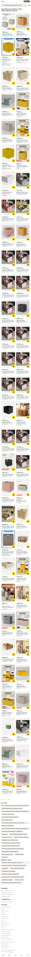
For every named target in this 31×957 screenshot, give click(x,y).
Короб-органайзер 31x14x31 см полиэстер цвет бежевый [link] (8, 579)
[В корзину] (13, 29)
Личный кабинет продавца (7, 890)
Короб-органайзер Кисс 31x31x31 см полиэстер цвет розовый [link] (8, 270)
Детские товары (4, 937)
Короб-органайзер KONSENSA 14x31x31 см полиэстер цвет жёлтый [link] (21, 686)
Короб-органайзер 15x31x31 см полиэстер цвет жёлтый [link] (22, 219)
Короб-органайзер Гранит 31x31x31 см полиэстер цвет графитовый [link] (22, 193)
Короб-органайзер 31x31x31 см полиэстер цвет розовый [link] (22, 270)
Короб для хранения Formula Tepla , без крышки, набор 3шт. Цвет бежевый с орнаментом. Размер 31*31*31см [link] (22, 60)
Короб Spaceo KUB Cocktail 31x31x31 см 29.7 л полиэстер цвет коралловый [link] (8, 219)
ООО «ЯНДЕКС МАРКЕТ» (10, 950)
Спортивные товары (5, 931)
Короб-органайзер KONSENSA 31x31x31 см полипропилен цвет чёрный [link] (22, 321)
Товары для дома (5, 918)
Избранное (15, 955)
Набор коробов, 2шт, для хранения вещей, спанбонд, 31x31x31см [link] (22, 633)
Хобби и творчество (5, 924)
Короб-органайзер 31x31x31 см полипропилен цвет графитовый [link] (22, 739)
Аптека (2, 920)
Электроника (4, 914)
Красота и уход (4, 922)
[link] (15, 805)
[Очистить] (25, 5)
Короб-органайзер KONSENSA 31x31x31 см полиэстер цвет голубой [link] (7, 114)
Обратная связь (4, 943)
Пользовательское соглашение (7, 942)
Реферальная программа (6, 901)
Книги (2, 927)
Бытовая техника (5, 910)
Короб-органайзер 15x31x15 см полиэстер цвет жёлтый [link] (8, 527)
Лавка (9, 955)
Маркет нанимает (5, 945)
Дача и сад (3, 925)
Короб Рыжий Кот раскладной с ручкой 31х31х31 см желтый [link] (6, 59)
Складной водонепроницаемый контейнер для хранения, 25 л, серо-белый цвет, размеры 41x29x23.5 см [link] (22, 500)
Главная (3, 955)
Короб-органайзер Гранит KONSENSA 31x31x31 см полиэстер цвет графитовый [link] (8, 633)
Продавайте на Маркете (6, 892)
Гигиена (3, 912)
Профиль (28, 955)
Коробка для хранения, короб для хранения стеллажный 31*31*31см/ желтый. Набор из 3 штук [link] (21, 579)
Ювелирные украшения (6, 938)
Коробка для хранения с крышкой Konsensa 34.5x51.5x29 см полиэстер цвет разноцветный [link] (8, 193)
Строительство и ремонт (6, 935)
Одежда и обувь (4, 916)
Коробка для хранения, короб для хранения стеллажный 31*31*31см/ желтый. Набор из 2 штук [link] (21, 114)
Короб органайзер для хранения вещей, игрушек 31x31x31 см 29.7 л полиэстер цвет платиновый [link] (8, 34)
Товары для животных (6, 933)
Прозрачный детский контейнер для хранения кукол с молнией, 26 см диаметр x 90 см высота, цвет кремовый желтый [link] (21, 660)
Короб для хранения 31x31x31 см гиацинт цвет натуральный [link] (7, 88)
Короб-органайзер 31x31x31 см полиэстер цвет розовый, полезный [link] (8, 500)
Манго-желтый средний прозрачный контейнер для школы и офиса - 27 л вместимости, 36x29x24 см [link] (22, 552)
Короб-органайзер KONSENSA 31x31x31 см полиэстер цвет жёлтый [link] (21, 34)
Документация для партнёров (7, 894)
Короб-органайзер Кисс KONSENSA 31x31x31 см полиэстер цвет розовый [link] (21, 792)
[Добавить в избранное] (13, 14)
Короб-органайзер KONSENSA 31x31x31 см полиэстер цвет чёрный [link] (7, 422)
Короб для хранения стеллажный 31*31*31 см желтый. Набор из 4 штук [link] (7, 686)
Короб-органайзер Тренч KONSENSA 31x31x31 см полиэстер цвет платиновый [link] (8, 140)
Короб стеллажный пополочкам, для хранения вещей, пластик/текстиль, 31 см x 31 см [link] (8, 607)
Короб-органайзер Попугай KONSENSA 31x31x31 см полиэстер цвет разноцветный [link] (8, 244)
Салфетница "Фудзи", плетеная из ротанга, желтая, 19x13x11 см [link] (21, 423)
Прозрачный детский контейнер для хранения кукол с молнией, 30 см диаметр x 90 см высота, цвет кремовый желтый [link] (21, 606)
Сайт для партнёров (5, 896)
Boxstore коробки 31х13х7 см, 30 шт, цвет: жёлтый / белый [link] (7, 792)
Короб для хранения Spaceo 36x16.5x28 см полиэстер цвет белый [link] (22, 766)
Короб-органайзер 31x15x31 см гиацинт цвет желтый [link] (8, 660)
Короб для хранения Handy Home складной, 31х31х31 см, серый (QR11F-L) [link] (8, 552)
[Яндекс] (11, 952)
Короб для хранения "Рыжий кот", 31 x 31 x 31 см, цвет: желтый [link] (8, 166)
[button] (29, 5)
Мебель (2, 909)
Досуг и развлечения (5, 907)
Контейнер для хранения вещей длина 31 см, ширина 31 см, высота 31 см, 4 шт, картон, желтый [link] (22, 141)
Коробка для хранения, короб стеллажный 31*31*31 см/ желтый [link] (22, 166)
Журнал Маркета (5, 947)
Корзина (22, 955)
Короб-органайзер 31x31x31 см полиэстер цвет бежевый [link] (22, 89)
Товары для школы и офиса (7, 929)
